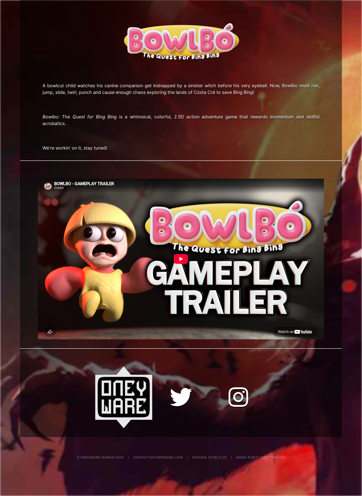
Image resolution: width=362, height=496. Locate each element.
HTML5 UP (217, 457)
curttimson (273, 457)
